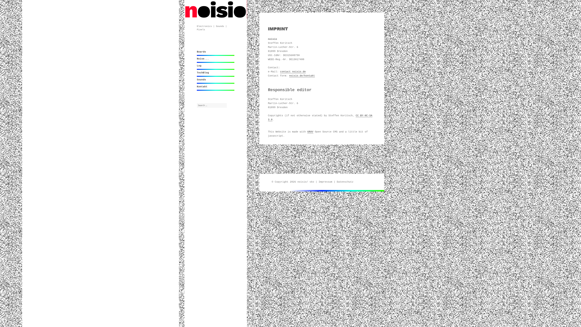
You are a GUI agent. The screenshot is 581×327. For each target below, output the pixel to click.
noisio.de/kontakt (302, 75)
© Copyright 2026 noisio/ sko (293, 182)
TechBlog (203, 72)
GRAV (310, 131)
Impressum (325, 182)
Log (199, 65)
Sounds (201, 79)
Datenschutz (345, 182)
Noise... (203, 59)
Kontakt (202, 86)
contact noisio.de (293, 71)
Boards (201, 52)
